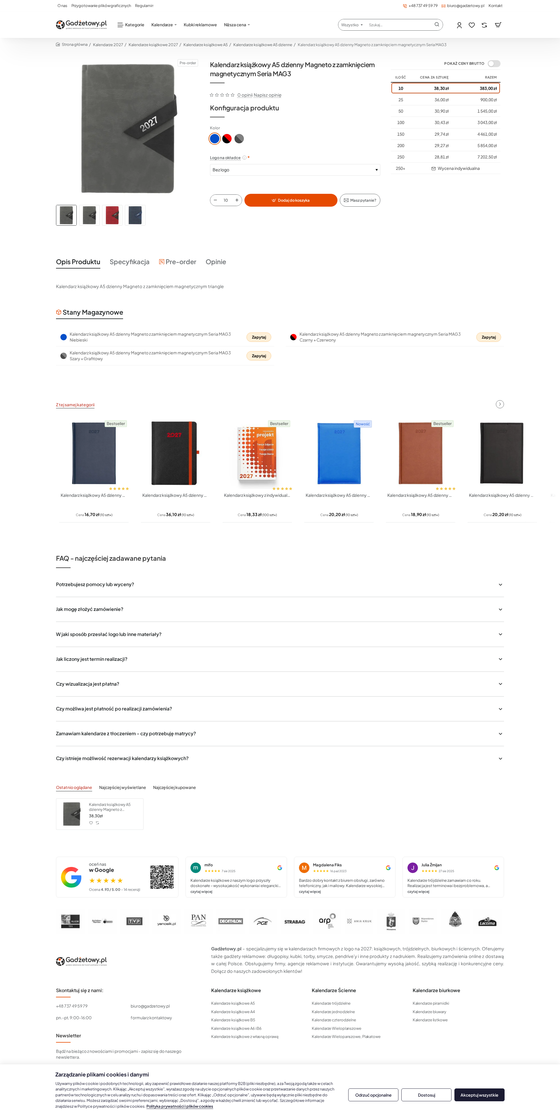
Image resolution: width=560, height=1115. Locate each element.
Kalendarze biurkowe (436, 990)
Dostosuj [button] (426, 1094)
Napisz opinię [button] (267, 94)
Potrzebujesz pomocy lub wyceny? (95, 584)
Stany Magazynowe (93, 312)
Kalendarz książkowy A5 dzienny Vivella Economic (94, 495)
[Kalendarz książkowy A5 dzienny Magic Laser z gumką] (175, 453)
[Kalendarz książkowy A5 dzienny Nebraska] (502, 453)
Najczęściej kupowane (174, 787)
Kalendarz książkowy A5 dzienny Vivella (420, 495)
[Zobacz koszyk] (498, 25)
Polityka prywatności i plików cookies (179, 1106)
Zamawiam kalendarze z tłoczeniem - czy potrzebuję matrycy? (126, 733)
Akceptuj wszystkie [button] (479, 1094)
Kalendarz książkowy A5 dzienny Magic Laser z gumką (175, 495)
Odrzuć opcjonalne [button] (373, 1094)
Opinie (216, 261)
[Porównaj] (485, 25)
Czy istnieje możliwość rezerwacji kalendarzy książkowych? (122, 758)
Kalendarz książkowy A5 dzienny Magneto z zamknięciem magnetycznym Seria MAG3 (113, 807)
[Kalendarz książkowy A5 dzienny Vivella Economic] (94, 453)
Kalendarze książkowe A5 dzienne (262, 44)
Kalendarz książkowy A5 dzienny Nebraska (502, 495)
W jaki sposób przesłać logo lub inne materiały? (109, 634)
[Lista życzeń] (472, 25)
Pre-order (181, 261)
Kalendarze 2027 (108, 44)
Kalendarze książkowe (236, 990)
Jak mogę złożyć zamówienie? (89, 609)
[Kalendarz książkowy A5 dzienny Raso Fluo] (338, 453)
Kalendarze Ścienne (334, 990)
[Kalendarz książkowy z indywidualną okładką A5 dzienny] (257, 453)
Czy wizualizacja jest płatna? (87, 684)
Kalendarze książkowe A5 (205, 44)
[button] (290, 200)
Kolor (215, 128)
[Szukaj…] (437, 24)
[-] (215, 200)
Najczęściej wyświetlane (122, 787)
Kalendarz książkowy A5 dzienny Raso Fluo (339, 495)
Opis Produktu (78, 261)
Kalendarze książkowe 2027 (153, 44)
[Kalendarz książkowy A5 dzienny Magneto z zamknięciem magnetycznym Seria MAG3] (72, 814)
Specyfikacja (130, 261)
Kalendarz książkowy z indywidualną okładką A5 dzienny (257, 495)
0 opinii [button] (245, 94)
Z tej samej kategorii (75, 404)
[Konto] (460, 25)
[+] (237, 200)
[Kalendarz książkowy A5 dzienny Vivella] (420, 453)
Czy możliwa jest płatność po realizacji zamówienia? (114, 708)
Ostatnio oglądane (74, 787)
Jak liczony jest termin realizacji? (91, 659)
